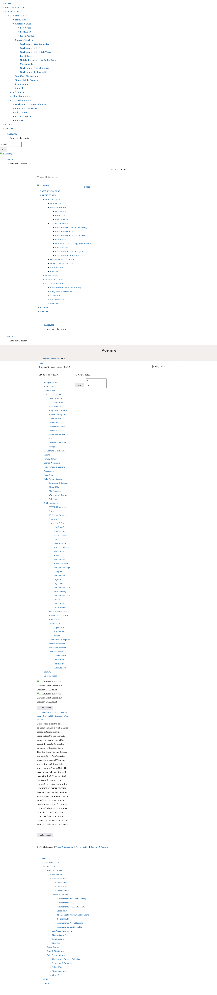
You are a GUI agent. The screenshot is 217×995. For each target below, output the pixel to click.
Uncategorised (50, 676)
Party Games (49, 475)
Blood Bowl (26, 56)
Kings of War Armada (59, 611)
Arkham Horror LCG (58, 398)
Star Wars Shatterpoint (27, 76)
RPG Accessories (24, 116)
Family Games (50, 459)
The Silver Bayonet (57, 647)
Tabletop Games (18, 16)
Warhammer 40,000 (30, 48)
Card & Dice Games (20, 96)
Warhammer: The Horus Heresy (36, 44)
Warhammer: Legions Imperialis (60, 579)
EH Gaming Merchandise (55, 450)
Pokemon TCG (55, 418)
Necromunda (26, 64)
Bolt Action (26, 28)
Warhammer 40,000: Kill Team (35, 52)
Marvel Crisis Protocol (27, 80)
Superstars (59, 627)
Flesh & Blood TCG (57, 406)
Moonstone (20, 20)
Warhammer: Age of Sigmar (34, 68)
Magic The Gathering (58, 410)
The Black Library (62, 547)
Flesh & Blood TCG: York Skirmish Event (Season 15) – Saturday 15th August (52, 715)
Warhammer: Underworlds (33, 72)
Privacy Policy (82, 847)
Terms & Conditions (65, 847)
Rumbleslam (21, 84)
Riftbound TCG (55, 422)
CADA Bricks (49, 390)
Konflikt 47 (25, 32)
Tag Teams (59, 631)
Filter (79, 385)
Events (47, 454)
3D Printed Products (58, 515)
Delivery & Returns (99, 847)
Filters (42, 363)
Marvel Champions (57, 414)
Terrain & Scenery (57, 643)
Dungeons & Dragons (26, 108)
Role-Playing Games (20, 100)
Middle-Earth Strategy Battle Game (38, 60)
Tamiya (47, 671)
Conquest (53, 519)
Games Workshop (24, 40)
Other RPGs (21, 112)
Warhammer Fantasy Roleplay (30, 104)
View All (19, 88)
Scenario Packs (60, 402)
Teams (57, 635)
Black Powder (27, 36)
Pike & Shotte (60, 667)
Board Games (17, 92)
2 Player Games (51, 382)
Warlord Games (23, 24)
